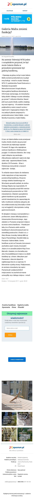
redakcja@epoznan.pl (10, 481)
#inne (14, 307)
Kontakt (25, 10)
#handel (21, 307)
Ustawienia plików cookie (9, 474)
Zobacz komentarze (16, 359)
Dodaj (10, 335)
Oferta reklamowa (11, 470)
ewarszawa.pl (20, 493)
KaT (7, 279)
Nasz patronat (21, 470)
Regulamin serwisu (23, 474)
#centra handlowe (9, 305)
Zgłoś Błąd (10, 10)
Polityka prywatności (10, 472)
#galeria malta (23, 305)
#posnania (6, 307)
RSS (15, 476)
